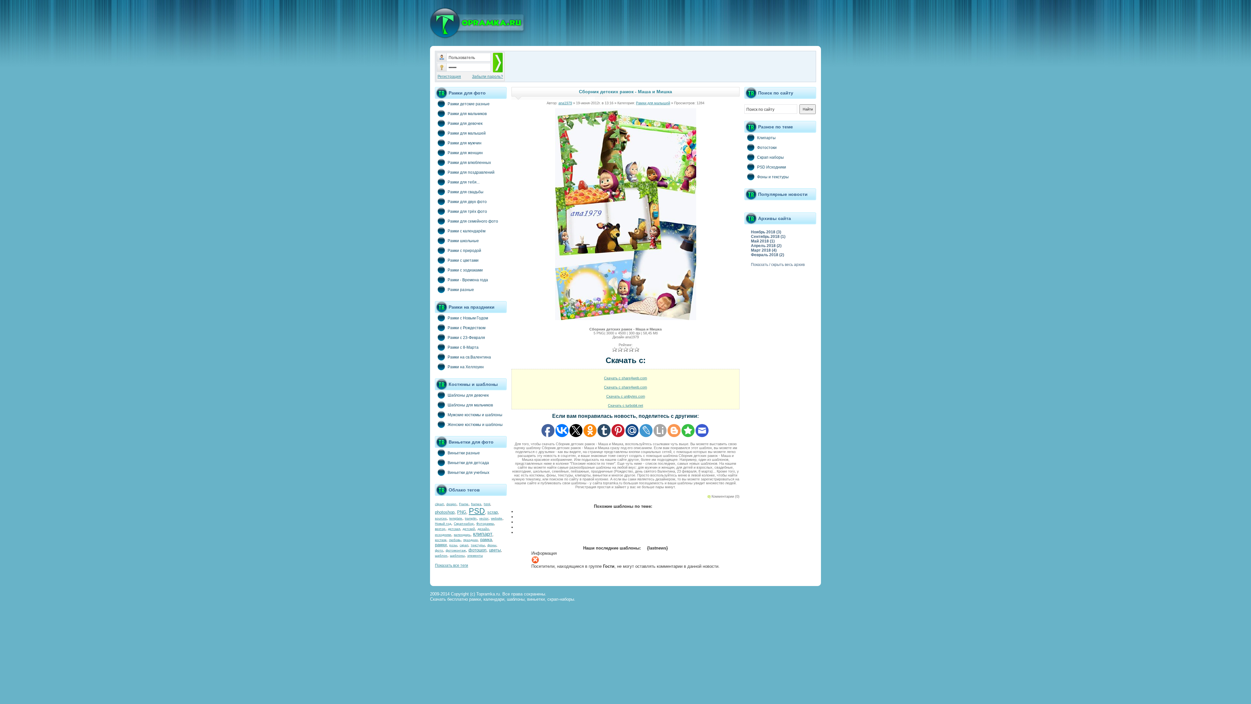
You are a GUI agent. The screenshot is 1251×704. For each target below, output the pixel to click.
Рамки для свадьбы (465, 192)
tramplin (471, 518)
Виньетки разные (464, 453)
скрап (464, 545)
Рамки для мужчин (465, 143)
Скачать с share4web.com (625, 378)
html (487, 504)
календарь (462, 534)
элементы (475, 555)
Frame (463, 504)
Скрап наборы (770, 157)
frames (476, 504)
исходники (443, 534)
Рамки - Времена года (468, 280)
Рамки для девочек (465, 123)
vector (483, 518)
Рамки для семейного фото (473, 221)
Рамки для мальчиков (467, 113)
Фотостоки (767, 147)
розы (453, 545)
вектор (440, 529)
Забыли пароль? (487, 76)
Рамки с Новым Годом (468, 318)
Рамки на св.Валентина (469, 357)
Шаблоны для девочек (468, 395)
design (451, 504)
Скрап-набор (464, 523)
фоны (491, 545)
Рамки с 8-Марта (463, 347)
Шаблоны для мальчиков (470, 405)
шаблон (441, 555)
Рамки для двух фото (467, 201)
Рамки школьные (463, 241)
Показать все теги (451, 565)
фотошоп (477, 550)
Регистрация (449, 76)
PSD (477, 510)
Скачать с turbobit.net (625, 405)
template (455, 518)
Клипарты (766, 138)
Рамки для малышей (467, 133)
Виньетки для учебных (468, 472)
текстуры (478, 545)
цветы (495, 550)
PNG (461, 512)
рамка (486, 539)
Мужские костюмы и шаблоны (475, 415)
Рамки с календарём (466, 231)
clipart (439, 504)
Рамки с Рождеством (466, 328)
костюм (440, 540)
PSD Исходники (771, 167)
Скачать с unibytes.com (625, 396)
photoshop (444, 512)
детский (469, 529)
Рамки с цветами (463, 260)
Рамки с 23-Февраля (466, 337)
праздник (470, 540)
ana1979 (565, 103)
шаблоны (457, 555)
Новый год (443, 523)
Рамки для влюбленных (469, 162)
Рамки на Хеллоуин (466, 367)
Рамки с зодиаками (465, 270)
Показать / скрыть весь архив (778, 264)
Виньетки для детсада (468, 463)
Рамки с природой (464, 250)
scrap (492, 512)
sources (441, 518)
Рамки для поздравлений (471, 172)
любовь (455, 540)
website (496, 518)
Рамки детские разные (469, 104)
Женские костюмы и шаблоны (475, 424)
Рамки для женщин (465, 153)
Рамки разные (461, 289)
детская (454, 529)
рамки (441, 544)
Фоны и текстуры (773, 177)
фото (439, 550)
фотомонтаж (456, 550)
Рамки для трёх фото (467, 211)
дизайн (483, 529)
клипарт (482, 534)
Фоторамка (485, 523)
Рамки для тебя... (464, 182)
